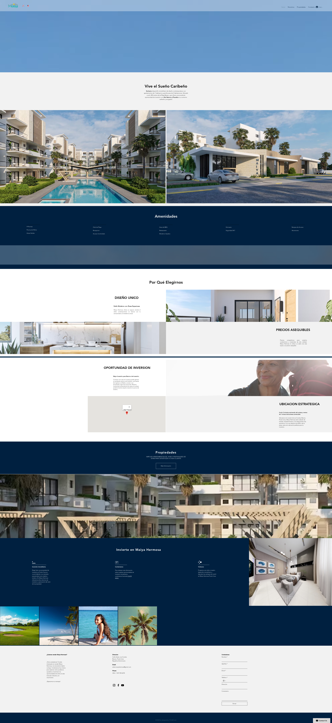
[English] (28, 6)
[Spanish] (23, 6)
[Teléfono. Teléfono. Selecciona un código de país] (224, 681)
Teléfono (225, 677)
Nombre (224, 657)
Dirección (224, 684)
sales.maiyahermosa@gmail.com (121, 667)
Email (224, 670)
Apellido (225, 664)
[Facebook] (118, 685)
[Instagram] (114, 685)
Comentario (225, 691)
